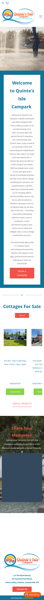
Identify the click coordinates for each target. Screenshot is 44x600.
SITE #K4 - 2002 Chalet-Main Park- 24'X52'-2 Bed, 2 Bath (15, 363)
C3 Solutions (28, 598)
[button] (22, 273)
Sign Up (39, 3)
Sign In (32, 3)
